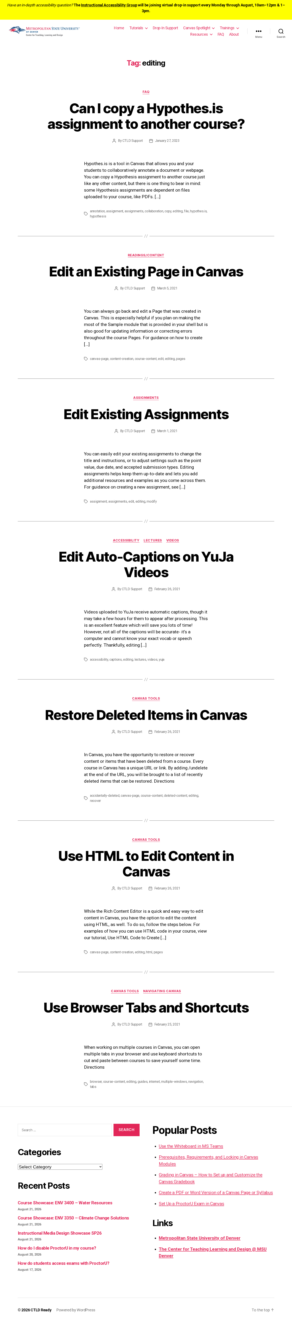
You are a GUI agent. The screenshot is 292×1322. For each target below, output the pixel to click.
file (186, 211)
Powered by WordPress (75, 1310)
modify (152, 501)
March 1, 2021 (167, 431)
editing (178, 211)
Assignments (146, 398)
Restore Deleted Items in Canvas (146, 715)
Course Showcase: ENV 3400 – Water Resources (65, 1202)
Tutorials (136, 28)
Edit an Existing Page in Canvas (146, 271)
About (234, 34)
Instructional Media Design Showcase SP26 (60, 1233)
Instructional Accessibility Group (109, 5)
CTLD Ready (41, 1310)
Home (119, 28)
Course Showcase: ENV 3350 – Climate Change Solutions (73, 1218)
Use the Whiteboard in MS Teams (191, 1146)
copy (168, 211)
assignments (134, 211)
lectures (140, 659)
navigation (195, 1082)
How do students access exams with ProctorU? (63, 1263)
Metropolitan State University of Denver (199, 1238)
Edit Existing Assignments (146, 414)
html (149, 952)
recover (95, 801)
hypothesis (98, 216)
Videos (172, 540)
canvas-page (99, 359)
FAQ (221, 34)
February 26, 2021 (167, 589)
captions (115, 659)
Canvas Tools (146, 698)
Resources (199, 34)
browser (96, 1082)
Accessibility (126, 540)
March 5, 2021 (167, 288)
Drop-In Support (165, 28)
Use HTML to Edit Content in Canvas (146, 864)
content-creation (122, 359)
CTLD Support (132, 141)
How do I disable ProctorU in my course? (57, 1248)
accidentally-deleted (104, 796)
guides (142, 1082)
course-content (146, 359)
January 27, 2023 (167, 141)
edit (161, 359)
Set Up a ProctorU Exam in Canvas (191, 1203)
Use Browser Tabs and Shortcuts (146, 1007)
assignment (114, 211)
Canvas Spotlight (196, 28)
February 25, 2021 (167, 1024)
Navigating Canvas (162, 991)
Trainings (227, 28)
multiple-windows (174, 1082)
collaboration (154, 211)
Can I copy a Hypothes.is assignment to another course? (146, 116)
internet (154, 1082)
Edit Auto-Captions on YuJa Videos (146, 564)
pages (180, 359)
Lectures (153, 540)
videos (152, 659)
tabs (93, 1087)
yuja (161, 659)
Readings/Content (146, 255)
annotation (97, 211)
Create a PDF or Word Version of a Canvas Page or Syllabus (216, 1192)
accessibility (99, 659)
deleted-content (175, 796)
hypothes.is (198, 211)
